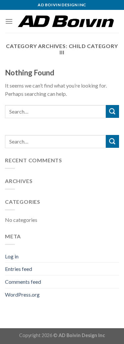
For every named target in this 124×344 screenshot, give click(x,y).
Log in (12, 256)
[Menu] (9, 21)
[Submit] (112, 111)
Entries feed (18, 269)
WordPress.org (22, 294)
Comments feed (23, 281)
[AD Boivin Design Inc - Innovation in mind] (66, 21)
